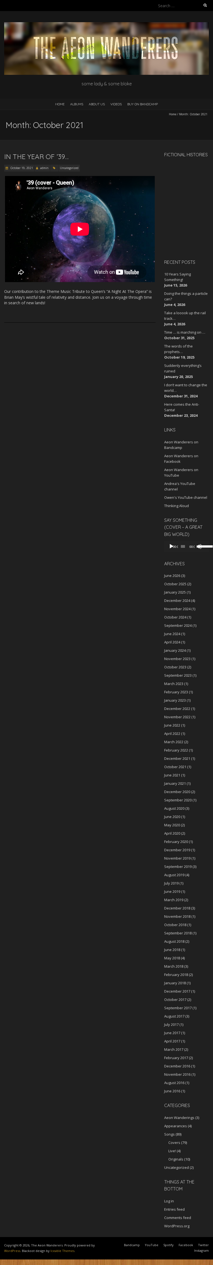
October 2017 (175, 999)
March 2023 (173, 683)
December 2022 (177, 708)
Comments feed (177, 1217)
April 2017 (172, 1041)
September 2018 (178, 933)
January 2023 (175, 700)
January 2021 (175, 783)
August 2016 (174, 1082)
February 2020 (176, 841)
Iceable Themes (62, 1251)
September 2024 (178, 625)
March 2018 (173, 966)
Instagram (201, 1250)
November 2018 (177, 916)
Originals (175, 1159)
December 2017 (177, 991)
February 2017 (176, 1057)
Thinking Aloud (176, 505)
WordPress (12, 1251)
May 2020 (172, 824)
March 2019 (173, 899)
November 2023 (177, 658)
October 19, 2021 (21, 168)
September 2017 (178, 1007)
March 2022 (173, 741)
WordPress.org (176, 1225)
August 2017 (174, 1016)
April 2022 (172, 733)
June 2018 (172, 949)
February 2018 (176, 974)
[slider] (202, 546)
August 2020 (174, 808)
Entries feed (174, 1209)
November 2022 (177, 716)
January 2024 (175, 650)
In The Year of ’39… (36, 156)
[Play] (171, 546)
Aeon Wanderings (179, 1117)
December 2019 (177, 849)
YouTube (151, 1245)
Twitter (203, 1245)
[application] (186, 546)
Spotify (168, 1245)
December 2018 (177, 908)
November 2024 (177, 608)
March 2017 (173, 1049)
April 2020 (172, 833)
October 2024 (175, 617)
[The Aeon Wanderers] (106, 24)
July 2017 (171, 1024)
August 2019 (174, 874)
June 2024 (172, 633)
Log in (169, 1200)
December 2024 (177, 600)
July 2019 (171, 883)
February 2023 (176, 691)
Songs (169, 1134)
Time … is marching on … (184, 332)
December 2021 (177, 758)
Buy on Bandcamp (142, 104)
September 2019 (178, 866)
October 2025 (175, 583)
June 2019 (172, 891)
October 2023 (175, 667)
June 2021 (172, 775)
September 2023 (178, 675)
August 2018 (174, 941)
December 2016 (177, 1066)
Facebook (186, 1245)
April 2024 (172, 642)
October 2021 (175, 766)
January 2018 (175, 982)
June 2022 (172, 725)
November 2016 (177, 1074)
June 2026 (172, 575)
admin (44, 168)
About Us (97, 104)
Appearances (175, 1125)
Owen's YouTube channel (185, 497)
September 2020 (178, 800)
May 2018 (172, 957)
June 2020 (172, 816)
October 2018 (175, 924)
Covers (174, 1142)
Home (60, 104)
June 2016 (172, 1090)
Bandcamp (132, 1245)
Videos (116, 104)
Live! (172, 1150)
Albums (76, 104)
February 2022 (176, 750)
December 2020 (177, 791)
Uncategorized (69, 168)
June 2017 (172, 1032)
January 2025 (175, 592)
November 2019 (177, 858)
